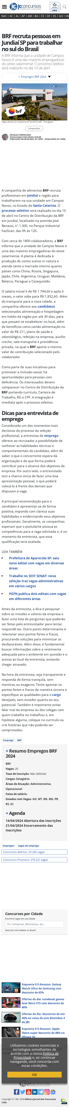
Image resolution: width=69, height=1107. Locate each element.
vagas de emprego (28, 845)
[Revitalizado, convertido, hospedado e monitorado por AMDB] (64, 1101)
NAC (4, 16)
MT (40, 799)
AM (30, 16)
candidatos (46, 306)
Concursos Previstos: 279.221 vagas (25, 860)
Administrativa (40, 784)
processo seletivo (15, 210)
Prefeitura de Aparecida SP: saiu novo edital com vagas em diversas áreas (36, 563)
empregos (8, 845)
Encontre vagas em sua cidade (20, 918)
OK (34, 1074)
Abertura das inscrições (33, 820)
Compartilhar (34, 128)
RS (7, 804)
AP (23, 16)
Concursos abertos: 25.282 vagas (24, 852)
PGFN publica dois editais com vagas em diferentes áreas (37, 596)
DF (48, 16)
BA (36, 16)
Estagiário (23, 779)
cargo (56, 694)
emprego (51, 435)
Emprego (8, 740)
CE (42, 16)
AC (11, 16)
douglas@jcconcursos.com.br (25, 137)
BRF (19, 740)
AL (17, 16)
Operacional (14, 789)
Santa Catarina (44, 205)
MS (45, 799)
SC (12, 804)
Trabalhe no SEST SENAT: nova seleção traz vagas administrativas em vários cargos (36, 581)
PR (56, 799)
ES (54, 16)
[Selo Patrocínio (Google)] (55, 6)
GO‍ (61, 16)
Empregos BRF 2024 (32, 77)
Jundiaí (32, 195)
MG (51, 799)
